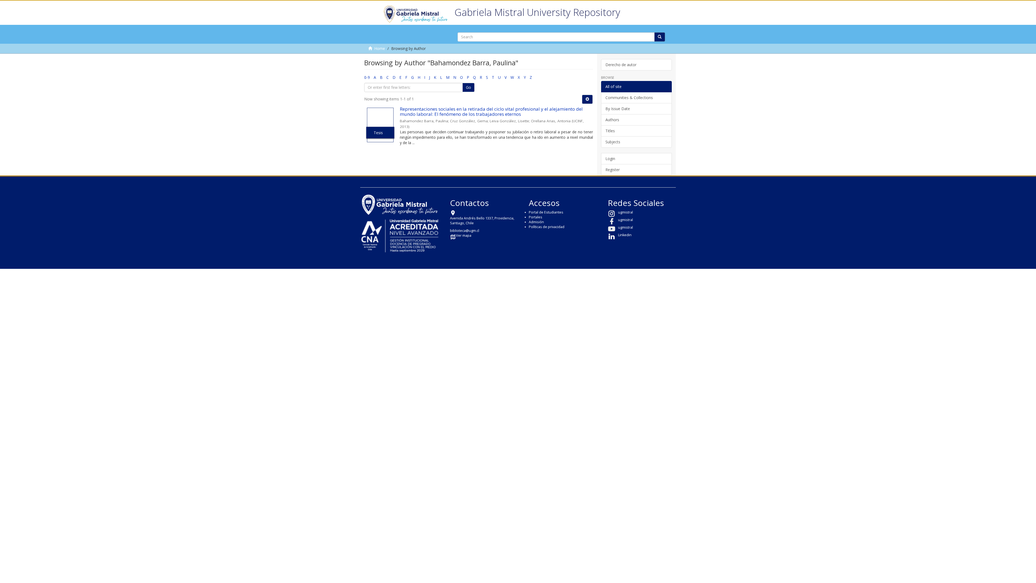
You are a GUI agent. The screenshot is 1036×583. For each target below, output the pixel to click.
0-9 (367, 77)
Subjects (612, 141)
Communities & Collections (629, 97)
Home (379, 48)
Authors (612, 119)
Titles (610, 130)
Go (468, 87)
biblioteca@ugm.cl (464, 230)
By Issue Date (617, 108)
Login (610, 158)
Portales (535, 217)
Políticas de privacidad (546, 227)
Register (612, 169)
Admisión (536, 222)
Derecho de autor (620, 64)
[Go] (659, 37)
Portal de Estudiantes (546, 212)
